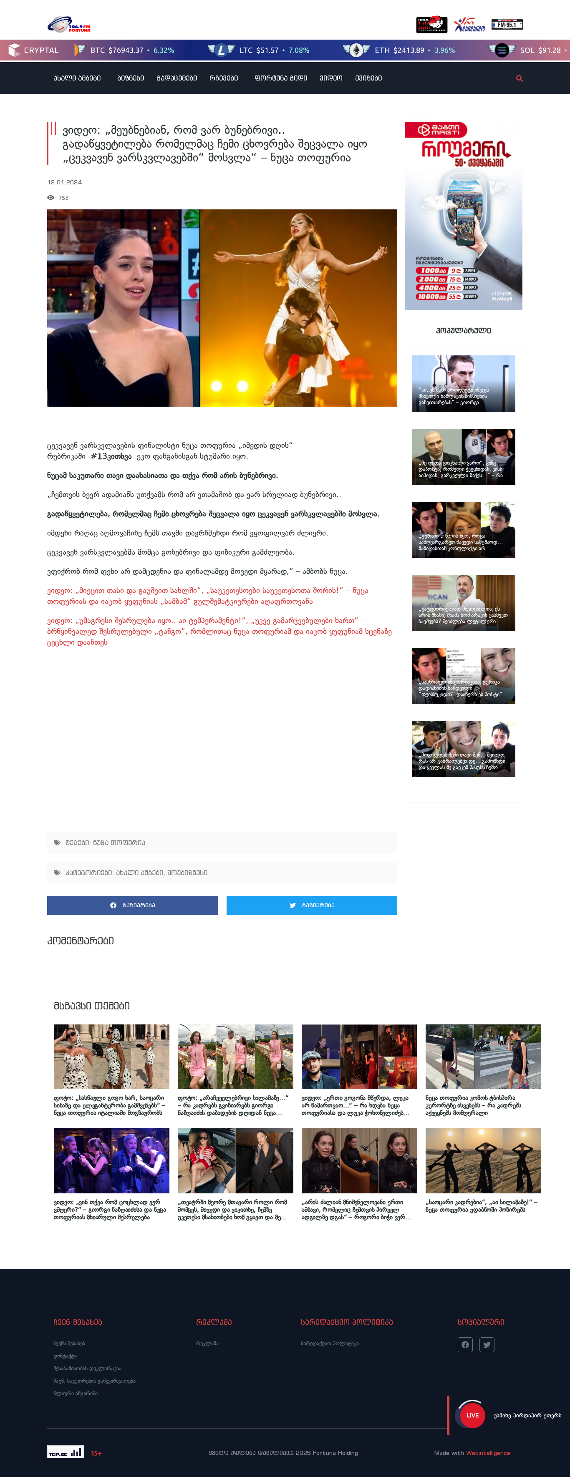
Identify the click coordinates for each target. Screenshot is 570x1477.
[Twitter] (486, 1344)
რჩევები (223, 78)
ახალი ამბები (77, 78)
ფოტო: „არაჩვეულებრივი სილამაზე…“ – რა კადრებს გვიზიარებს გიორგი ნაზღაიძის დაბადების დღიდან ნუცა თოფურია (233, 1105)
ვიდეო (331, 78)
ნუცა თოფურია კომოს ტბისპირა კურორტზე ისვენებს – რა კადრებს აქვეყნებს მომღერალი (473, 1105)
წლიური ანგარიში (75, 1393)
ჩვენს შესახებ (69, 1343)
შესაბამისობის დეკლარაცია (87, 1368)
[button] (132, 905)
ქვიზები (368, 78)
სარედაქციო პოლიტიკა (330, 1343)
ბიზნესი (130, 78)
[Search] (512, 78)
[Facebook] (465, 1344)
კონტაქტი (65, 1356)
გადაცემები (176, 78)
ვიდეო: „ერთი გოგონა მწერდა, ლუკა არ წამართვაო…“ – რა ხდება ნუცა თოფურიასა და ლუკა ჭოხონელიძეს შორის (355, 1105)
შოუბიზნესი (187, 872)
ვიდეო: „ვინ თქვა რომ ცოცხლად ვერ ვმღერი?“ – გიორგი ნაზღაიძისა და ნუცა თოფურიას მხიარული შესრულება (110, 1209)
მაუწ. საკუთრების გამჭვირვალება (94, 1381)
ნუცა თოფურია (119, 842)
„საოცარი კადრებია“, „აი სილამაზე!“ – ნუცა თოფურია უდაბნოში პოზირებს (481, 1205)
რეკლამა (207, 1343)
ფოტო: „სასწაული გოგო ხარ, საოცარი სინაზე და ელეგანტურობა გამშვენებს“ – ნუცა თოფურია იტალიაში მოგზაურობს (109, 1105)
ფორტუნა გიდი (281, 78)
